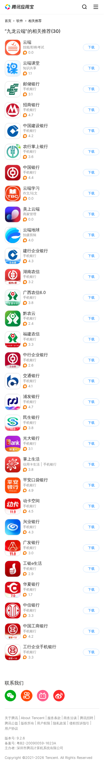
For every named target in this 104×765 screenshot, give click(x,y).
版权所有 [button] (27, 723)
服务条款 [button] (54, 718)
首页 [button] (8, 21)
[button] (19, 7)
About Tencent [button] (33, 718)
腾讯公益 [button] (11, 723)
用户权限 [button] (43, 723)
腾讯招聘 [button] (86, 718)
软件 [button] (19, 21)
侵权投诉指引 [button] (79, 723)
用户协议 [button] (11, 728)
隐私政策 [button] (59, 723)
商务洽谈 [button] (70, 718)
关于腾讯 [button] (11, 718)
